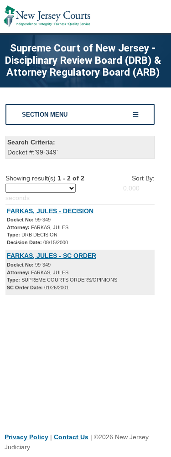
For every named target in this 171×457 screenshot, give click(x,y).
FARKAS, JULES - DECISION (50, 211)
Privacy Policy (26, 437)
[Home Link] (47, 16)
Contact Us (71, 437)
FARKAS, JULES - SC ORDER (51, 255)
